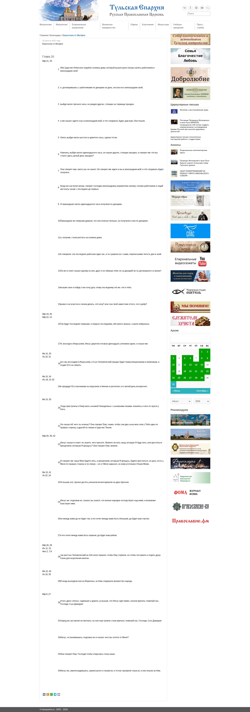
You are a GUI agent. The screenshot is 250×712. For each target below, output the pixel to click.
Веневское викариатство (108, 26)
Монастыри (163, 24)
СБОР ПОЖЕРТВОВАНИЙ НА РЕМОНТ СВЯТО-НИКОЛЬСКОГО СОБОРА (194, 173)
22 (202, 371)
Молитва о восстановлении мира (194, 110)
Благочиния (148, 24)
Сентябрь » (202, 391)
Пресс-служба (200, 26)
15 (202, 365)
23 (207, 371)
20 (190, 371)
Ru (208, 8)
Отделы (134, 24)
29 (202, 378)
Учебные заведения (178, 26)
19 (185, 371)
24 (173, 378)
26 (185, 378)
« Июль (176, 391)
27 (190, 378)
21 (196, 371)
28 (196, 378)
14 (196, 365)
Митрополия (46, 24)
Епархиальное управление (79, 26)
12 (185, 365)
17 (173, 371)
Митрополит (62, 24)
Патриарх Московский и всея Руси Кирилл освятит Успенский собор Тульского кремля (194, 163)
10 (173, 365)
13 (190, 365)
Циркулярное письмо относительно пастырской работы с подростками (186, 138)
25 (179, 378)
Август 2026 (190, 339)
